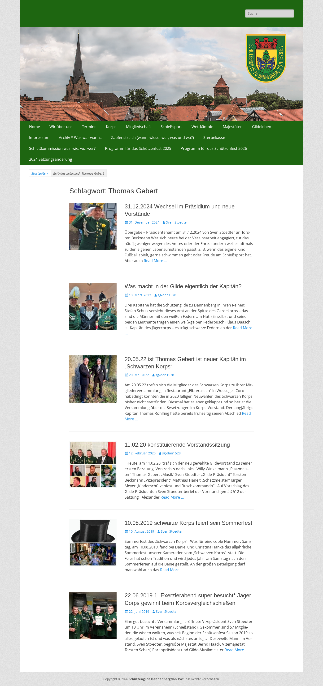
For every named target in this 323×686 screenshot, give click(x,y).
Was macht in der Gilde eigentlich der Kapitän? (183, 286)
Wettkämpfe (202, 126)
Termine (89, 126)
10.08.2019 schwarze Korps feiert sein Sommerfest (188, 523)
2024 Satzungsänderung (50, 159)
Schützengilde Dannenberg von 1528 (156, 679)
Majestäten (233, 126)
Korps (111, 126)
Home (34, 126)
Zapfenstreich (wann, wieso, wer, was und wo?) (152, 137)
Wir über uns (61, 126)
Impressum (39, 137)
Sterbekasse (214, 137)
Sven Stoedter (177, 222)
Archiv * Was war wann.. (80, 137)
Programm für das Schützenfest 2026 (214, 148)
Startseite (39, 173)
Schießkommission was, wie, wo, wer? (62, 148)
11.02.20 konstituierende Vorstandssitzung (177, 444)
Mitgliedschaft (138, 126)
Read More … (155, 260)
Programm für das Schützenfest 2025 (138, 148)
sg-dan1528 (167, 295)
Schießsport (171, 126)
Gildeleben (261, 126)
